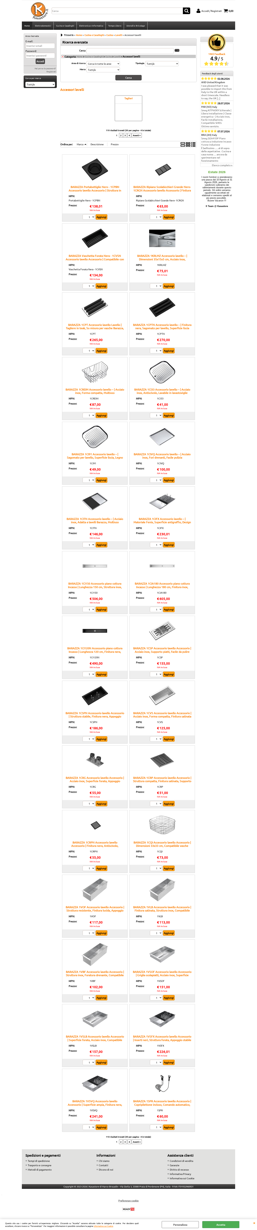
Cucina (108, 56)
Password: (31, 50)
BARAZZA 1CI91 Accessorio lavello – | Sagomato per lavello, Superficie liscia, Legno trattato (95, 457)
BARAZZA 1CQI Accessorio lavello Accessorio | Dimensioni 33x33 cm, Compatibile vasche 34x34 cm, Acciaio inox (162, 846)
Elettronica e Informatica (91, 25)
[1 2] (89, 217)
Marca (82, 69)
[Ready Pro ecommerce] (128, 1209)
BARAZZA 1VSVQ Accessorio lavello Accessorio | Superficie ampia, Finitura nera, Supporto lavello (95, 1104)
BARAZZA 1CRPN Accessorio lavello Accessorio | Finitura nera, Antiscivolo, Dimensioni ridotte (94, 846)
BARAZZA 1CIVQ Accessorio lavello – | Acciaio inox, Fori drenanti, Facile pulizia (162, 455)
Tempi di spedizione (39, 1160)
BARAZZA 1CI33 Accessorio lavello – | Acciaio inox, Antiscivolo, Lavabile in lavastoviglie (162, 391)
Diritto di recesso (179, 1169)
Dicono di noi (106, 1169)
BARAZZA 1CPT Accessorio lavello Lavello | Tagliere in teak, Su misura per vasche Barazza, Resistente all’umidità (95, 328)
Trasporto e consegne (39, 1165)
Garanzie (174, 1165)
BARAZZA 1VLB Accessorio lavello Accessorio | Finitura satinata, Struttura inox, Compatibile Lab (162, 910)
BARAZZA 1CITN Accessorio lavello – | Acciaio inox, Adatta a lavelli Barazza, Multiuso (95, 520)
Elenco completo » (222, 165)
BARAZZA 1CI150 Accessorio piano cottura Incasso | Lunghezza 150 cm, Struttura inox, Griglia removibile (95, 587)
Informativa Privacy (180, 1173)
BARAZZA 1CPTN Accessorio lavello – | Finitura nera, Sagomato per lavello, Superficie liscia (162, 326)
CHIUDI (254, 1222)
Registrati (51, 71)
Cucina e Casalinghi (65, 25)
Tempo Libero (114, 25)
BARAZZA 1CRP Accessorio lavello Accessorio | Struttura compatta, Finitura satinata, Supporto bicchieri (162, 781)
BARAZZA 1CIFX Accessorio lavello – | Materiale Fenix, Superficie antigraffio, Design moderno (162, 522)
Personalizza (180, 1224)
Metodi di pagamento (40, 1169)
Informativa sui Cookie (103, 1226)
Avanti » (137, 135)
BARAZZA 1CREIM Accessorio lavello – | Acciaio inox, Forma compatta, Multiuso (95, 391)
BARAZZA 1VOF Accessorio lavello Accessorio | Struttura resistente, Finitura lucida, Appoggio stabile (95, 910)
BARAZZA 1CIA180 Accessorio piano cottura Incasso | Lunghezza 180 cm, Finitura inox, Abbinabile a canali (162, 587)
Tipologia (139, 63)
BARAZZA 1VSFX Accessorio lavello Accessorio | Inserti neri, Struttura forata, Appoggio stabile (162, 1038)
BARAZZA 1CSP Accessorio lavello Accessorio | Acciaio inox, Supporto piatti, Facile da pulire (162, 649)
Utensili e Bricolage (135, 25)
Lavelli (117, 56)
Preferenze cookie (128, 1200)
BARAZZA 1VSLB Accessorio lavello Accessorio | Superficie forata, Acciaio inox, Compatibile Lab (95, 1040)
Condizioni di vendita (181, 1160)
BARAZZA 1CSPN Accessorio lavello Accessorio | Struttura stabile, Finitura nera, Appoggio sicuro (95, 716)
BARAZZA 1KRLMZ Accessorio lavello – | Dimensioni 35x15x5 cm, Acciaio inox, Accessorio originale (162, 259)
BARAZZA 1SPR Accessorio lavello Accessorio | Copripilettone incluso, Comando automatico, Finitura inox (162, 1104)
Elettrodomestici (43, 25)
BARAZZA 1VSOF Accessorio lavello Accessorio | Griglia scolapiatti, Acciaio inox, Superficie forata (162, 975)
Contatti (103, 1165)
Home (27, 25)
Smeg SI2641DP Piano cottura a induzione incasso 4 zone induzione (216, 141)
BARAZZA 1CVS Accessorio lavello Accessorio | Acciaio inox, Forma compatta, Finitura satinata (162, 714)
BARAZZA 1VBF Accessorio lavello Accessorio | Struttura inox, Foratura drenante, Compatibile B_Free (95, 975)
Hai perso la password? (45, 68)
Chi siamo (104, 1160)
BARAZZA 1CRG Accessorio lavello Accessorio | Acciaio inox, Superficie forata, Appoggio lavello (95, 781)
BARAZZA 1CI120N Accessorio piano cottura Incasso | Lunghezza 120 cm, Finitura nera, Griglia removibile (94, 651)
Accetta (220, 1224)
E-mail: (29, 41)
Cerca (82, 50)
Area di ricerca (78, 63)
